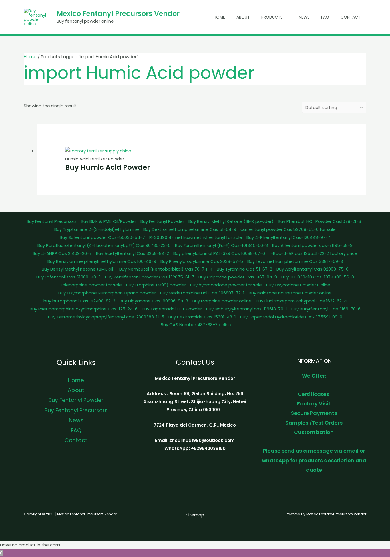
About (243, 17)
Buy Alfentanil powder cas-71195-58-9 (312, 245)
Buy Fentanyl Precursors (52, 221)
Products (272, 17)
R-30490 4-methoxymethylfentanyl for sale (195, 237)
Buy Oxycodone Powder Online (298, 285)
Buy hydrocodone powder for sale (226, 285)
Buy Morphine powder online (222, 301)
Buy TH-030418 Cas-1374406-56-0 (317, 277)
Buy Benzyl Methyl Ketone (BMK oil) (78, 269)
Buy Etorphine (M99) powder (156, 285)
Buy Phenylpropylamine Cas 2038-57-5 (201, 261)
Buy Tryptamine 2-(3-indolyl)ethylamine (96, 229)
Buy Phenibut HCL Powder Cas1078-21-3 (319, 221)
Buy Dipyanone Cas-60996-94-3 (154, 301)
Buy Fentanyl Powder (162, 221)
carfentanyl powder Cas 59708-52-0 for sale (288, 229)
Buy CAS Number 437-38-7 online (196, 325)
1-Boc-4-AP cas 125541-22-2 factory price (313, 253)
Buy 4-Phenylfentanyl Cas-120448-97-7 (288, 237)
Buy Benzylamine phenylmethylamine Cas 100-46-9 (101, 261)
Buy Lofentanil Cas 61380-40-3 (68, 277)
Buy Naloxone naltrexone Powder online (290, 293)
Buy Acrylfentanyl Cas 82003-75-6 (312, 269)
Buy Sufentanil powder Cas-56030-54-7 (102, 237)
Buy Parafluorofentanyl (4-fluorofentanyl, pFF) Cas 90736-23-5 (104, 245)
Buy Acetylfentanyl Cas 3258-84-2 (132, 253)
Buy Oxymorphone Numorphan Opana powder (107, 293)
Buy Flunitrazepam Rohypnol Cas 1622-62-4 (301, 301)
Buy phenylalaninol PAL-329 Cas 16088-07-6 (219, 253)
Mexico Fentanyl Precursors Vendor (118, 13)
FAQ (325, 17)
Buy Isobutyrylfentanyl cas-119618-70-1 (246, 309)
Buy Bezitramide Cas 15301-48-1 (202, 317)
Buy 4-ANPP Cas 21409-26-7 (62, 253)
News (304, 17)
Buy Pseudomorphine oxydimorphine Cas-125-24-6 (84, 309)
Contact (351, 17)
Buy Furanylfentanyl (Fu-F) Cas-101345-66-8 (221, 245)
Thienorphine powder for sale (91, 285)
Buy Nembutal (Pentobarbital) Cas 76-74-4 (165, 269)
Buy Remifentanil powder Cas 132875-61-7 (149, 277)
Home (219, 17)
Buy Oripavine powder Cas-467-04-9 (237, 277)
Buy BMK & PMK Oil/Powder (108, 221)
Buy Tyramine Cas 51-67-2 (244, 269)
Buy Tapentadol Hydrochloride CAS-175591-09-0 (291, 317)
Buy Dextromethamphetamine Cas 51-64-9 (189, 229)
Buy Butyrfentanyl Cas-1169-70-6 (326, 309)
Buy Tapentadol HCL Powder (172, 309)
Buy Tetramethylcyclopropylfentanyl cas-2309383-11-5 (106, 317)
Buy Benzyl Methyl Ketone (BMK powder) (231, 221)
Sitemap (195, 515)
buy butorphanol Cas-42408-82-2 (79, 301)
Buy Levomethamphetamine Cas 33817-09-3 (295, 261)
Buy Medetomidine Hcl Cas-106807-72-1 (202, 293)
